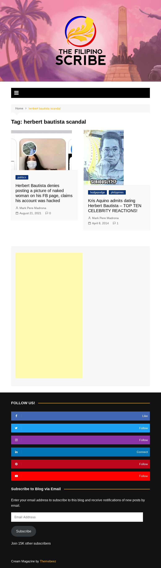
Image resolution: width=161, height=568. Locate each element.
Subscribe (23, 531)
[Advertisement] (48, 315)
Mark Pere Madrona (32, 208)
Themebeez (48, 561)
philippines (117, 192)
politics (22, 177)
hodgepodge (97, 192)
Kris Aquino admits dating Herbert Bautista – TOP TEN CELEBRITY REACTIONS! (114, 205)
